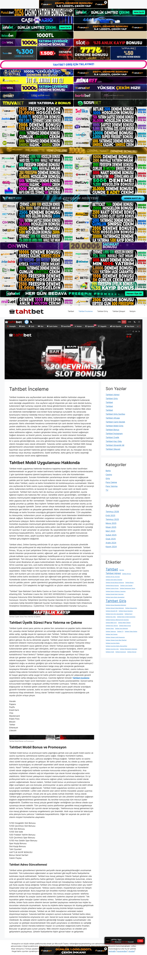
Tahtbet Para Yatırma (112, 625)
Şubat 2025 (111, 535)
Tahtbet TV (120, 631)
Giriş (108, 478)
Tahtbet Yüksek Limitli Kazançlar (115, 637)
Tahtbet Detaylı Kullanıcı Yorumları (116, 591)
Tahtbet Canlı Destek (115, 422)
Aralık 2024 (111, 543)
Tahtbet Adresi (112, 394)
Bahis (108, 471)
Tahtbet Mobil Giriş (114, 426)
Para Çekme (111, 482)
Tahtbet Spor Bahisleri (121, 628)
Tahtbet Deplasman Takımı (127, 588)
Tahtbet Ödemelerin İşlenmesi (128, 649)
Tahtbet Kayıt (128, 614)
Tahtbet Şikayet (118, 311)
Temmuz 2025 (112, 519)
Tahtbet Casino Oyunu (112, 588)
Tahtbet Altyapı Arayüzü (113, 576)
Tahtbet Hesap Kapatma (126, 611)
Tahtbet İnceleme (86, 311)
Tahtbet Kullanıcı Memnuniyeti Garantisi (117, 620)
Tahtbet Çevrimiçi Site (112, 649)
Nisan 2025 (111, 527)
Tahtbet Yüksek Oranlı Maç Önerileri (116, 640)
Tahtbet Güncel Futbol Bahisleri (115, 608)
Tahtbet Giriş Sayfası (115, 414)
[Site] (36, 111)
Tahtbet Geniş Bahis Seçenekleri (115, 597)
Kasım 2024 (111, 546)
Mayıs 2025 (111, 523)
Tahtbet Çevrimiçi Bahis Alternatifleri (116, 646)
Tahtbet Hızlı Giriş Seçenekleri (114, 614)
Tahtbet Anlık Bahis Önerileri (114, 579)
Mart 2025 (110, 531)
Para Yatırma (111, 486)
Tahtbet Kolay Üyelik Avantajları (126, 617)
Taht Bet (121, 570)
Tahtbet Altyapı (113, 418)
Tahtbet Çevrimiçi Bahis (113, 643)
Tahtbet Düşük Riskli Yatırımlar (115, 594)
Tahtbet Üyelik (112, 437)
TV (107, 490)
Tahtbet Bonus (112, 430)
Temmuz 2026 (112, 511)
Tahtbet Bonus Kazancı (112, 585)
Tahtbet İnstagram (114, 433)
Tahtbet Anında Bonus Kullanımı (115, 582)
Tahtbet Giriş (102, 311)
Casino (109, 474)
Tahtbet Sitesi (110, 628)
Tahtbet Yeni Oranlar (111, 634)
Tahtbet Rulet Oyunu (125, 625)
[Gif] (73, 150)
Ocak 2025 (111, 539)
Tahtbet (71, 311)
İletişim (133, 311)
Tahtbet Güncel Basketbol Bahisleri (116, 605)
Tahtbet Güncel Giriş (131, 608)
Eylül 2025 (110, 515)
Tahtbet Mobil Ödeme (124, 622)
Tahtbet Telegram (111, 631)
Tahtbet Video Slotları (131, 631)
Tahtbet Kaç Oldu (114, 441)
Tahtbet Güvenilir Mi (115, 445)
